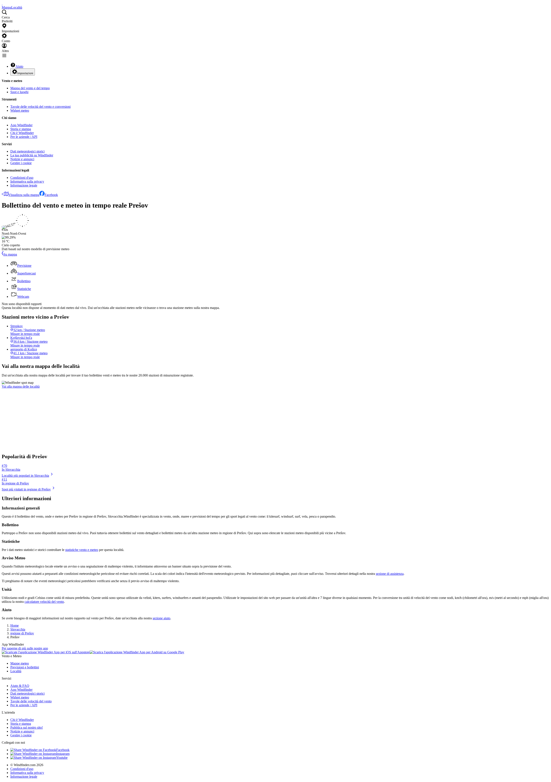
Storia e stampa (20, 129)
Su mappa (10, 254)
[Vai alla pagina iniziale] (2, 3)
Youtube (62, 757)
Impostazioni (25, 73)
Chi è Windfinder (22, 133)
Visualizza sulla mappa (23, 195)
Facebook (51, 195)
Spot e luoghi (19, 92)
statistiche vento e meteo (81, 550)
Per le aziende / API (23, 137)
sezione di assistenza (390, 573)
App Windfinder (21, 125)
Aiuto (19, 66)
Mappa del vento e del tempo (30, 88)
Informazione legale (23, 185)
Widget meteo (19, 110)
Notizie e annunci (22, 159)
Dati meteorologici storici (27, 151)
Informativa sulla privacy (27, 181)
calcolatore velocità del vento (44, 601)
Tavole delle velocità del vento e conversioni (40, 106)
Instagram (63, 754)
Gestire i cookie (21, 163)
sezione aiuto (161, 618)
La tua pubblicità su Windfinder (31, 155)
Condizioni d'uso (21, 177)
